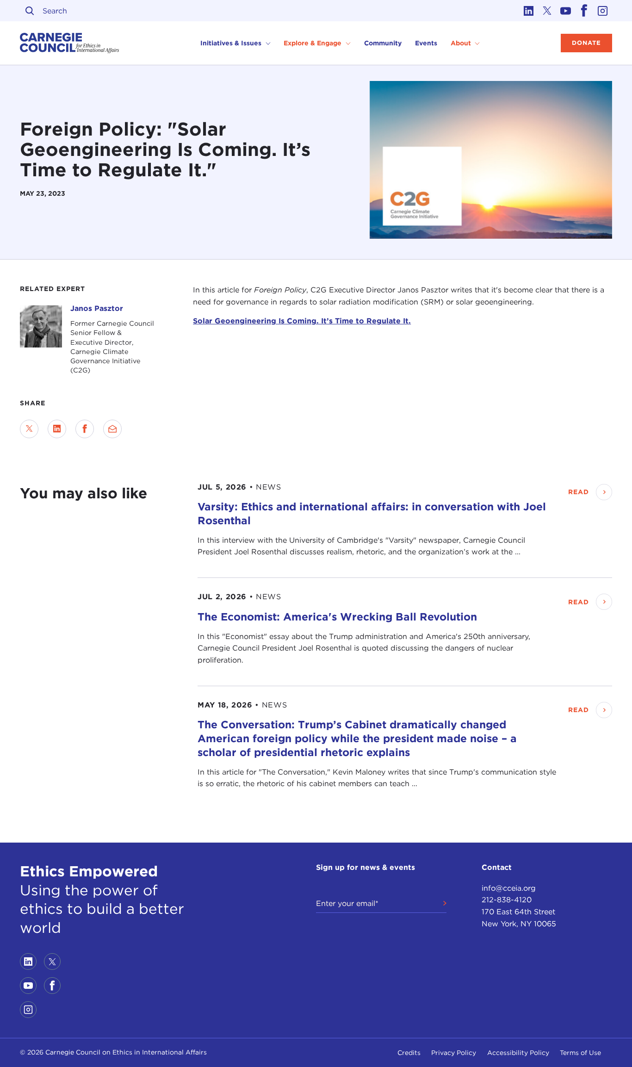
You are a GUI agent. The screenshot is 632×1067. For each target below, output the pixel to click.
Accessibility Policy (518, 1052)
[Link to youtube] (566, 10)
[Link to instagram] (603, 10)
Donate (586, 42)
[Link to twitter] (547, 10)
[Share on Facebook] (84, 429)
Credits (409, 1052)
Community (383, 43)
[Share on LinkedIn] (57, 429)
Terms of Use (580, 1052)
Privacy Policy (453, 1052)
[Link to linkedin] (529, 10)
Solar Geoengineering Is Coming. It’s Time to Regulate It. (302, 320)
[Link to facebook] (584, 10)
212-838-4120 (507, 899)
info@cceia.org (509, 888)
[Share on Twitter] (29, 429)
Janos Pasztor (96, 308)
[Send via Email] (112, 429)
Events (426, 43)
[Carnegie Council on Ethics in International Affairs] (69, 43)
